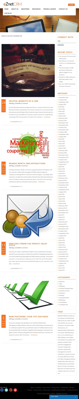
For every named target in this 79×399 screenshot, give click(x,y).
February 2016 (63, 249)
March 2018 (62, 203)
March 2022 (62, 116)
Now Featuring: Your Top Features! (28, 316)
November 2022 (63, 97)
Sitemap (71, 387)
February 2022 (63, 118)
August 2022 (62, 104)
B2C (67, 316)
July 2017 (61, 215)
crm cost (67, 323)
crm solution (69, 337)
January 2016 (63, 252)
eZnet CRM (63, 356)
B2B (59, 316)
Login (71, 5)
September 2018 (64, 189)
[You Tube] (63, 45)
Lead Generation (64, 298)
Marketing (62, 300)
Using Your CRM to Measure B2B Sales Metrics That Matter (67, 79)
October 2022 (63, 100)
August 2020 (62, 137)
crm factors (67, 325)
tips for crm (61, 366)
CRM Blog (11, 103)
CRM (60, 284)
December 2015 (63, 254)
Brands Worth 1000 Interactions (27, 163)
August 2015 (62, 263)
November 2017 (63, 213)
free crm (68, 356)
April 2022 (62, 113)
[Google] (61, 45)
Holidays (61, 295)
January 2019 (63, 180)
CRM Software (62, 337)
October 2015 (63, 259)
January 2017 (63, 224)
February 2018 (63, 206)
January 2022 (63, 120)
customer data (67, 342)
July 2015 (61, 265)
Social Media (63, 302)
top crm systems (69, 366)
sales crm (71, 361)
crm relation (61, 332)
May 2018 (62, 199)
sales (66, 361)
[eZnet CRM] (12, 5)
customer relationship (64, 347)
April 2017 (62, 219)
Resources (31, 6)
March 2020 (62, 148)
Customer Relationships (66, 288)
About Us (13, 6)
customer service (70, 354)
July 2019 (61, 166)
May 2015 (62, 270)
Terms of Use (46, 387)
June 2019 (62, 169)
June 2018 (62, 196)
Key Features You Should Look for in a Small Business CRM (67, 63)
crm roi (60, 335)
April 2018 (62, 201)
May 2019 (62, 171)
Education (62, 293)
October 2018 (63, 187)
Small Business (62, 364)
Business (62, 281)
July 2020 (61, 139)
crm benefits (61, 323)
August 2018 (62, 192)
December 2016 (63, 226)
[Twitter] (60, 45)
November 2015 (63, 256)
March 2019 (62, 176)
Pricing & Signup (42, 6)
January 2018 (63, 208)
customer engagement (64, 344)
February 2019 (63, 178)
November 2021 (63, 125)
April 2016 (62, 245)
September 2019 (64, 162)
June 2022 (62, 109)
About (32, 387)
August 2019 (62, 164)
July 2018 (61, 194)
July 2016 (61, 238)
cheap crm (63, 318)
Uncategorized (63, 304)
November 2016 (63, 229)
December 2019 (63, 155)
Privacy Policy (55, 387)
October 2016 (63, 231)
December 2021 (63, 123)
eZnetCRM (17, 103)
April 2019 (62, 173)
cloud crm (63, 320)
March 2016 (62, 247)
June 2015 (62, 268)
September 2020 (64, 134)
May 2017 (62, 217)
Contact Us (53, 6)
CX (58, 356)
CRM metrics (70, 330)
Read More (47, 117)
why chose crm (67, 371)
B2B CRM (62, 316)
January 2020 (63, 153)
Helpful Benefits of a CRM (23, 101)
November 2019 (63, 157)
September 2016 (64, 233)
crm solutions (62, 340)
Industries (22, 6)
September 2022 (64, 102)
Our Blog (62, 6)
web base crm (62, 368)
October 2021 (63, 127)
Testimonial (64, 387)
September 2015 (64, 261)
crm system (69, 340)
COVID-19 (69, 320)
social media (70, 364)
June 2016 (62, 240)
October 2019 (63, 160)
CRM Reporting (69, 332)
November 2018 (63, 185)
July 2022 (61, 107)
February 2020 (63, 150)
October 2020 (63, 132)
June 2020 (62, 141)
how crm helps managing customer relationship (66, 359)
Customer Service (64, 291)
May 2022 (62, 111)
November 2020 (63, 130)
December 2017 (63, 210)
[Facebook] (58, 45)
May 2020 (62, 143)
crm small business (67, 335)
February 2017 (63, 222)
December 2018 (63, 183)
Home (7, 6)
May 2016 (62, 242)
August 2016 (62, 236)
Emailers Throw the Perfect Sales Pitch (28, 244)
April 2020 (62, 146)
